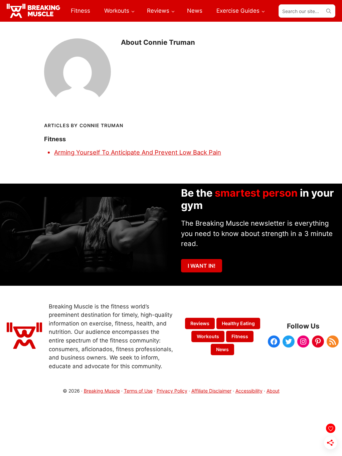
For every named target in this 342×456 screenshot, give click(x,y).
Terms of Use (138, 391)
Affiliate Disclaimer (211, 391)
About (273, 391)
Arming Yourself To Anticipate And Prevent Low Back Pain (137, 152)
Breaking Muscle (102, 391)
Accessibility (249, 391)
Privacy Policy (172, 391)
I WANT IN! (201, 265)
